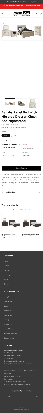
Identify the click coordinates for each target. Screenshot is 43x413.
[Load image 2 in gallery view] (21, 103)
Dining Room (8, 301)
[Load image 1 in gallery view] (10, 103)
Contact (6, 284)
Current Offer (8, 270)
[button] (2, 13)
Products (7, 266)
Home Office (8, 329)
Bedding (6, 320)
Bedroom (7, 306)
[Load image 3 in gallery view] (33, 103)
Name (24, 145)
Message (25, 152)
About (6, 279)
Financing (7, 275)
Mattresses (7, 311)
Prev (17, 209)
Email (4, 152)
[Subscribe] (36, 396)
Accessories (8, 324)
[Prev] (2, 104)
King (14, 135)
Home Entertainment (10, 333)
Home (6, 261)
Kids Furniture (8, 315)
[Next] (41, 104)
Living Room (8, 297)
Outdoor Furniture (9, 338)
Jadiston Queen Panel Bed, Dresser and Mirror (30, 235)
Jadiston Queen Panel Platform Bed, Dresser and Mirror (10, 236)
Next (26, 209)
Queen (6, 135)
